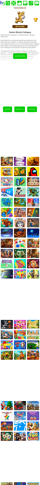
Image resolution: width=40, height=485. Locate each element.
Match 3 (19, 109)
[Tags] (31, 3)
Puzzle (32, 109)
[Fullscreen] (13, 3)
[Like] (19, 3)
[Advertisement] (20, 83)
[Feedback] (37, 3)
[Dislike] (25, 3)
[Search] (8, 3)
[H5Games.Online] (2, 3)
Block (7, 109)
